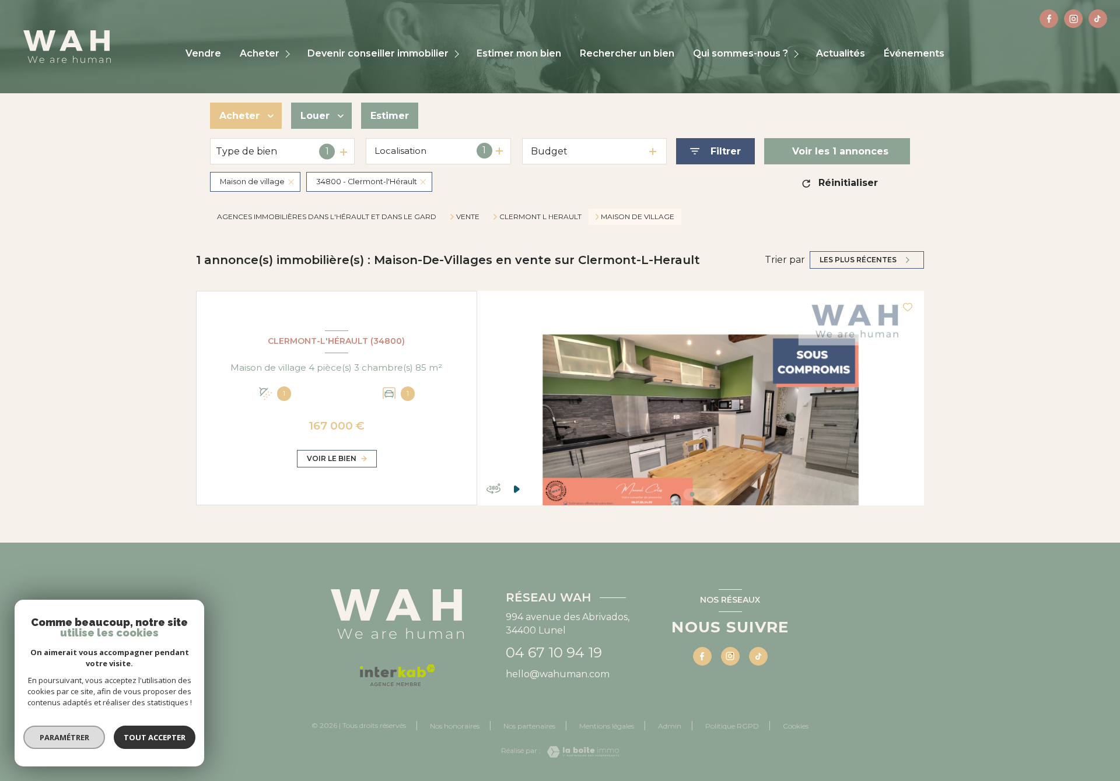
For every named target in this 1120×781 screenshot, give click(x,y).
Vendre (203, 53)
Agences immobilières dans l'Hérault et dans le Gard (326, 216)
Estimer (389, 115)
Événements (914, 53)
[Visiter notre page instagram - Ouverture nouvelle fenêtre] (1073, 18)
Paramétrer (64, 737)
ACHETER (259, 53)
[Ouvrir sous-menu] (289, 54)
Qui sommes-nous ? (740, 53)
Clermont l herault (540, 216)
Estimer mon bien (519, 53)
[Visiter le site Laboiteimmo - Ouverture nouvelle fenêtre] (580, 752)
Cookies (795, 726)
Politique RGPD (732, 726)
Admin (669, 726)
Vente (468, 216)
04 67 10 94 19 (554, 652)
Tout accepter (155, 737)
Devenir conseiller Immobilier (378, 53)
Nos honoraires (455, 726)
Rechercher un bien (627, 53)
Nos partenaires (529, 726)
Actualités (840, 53)
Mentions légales (606, 726)
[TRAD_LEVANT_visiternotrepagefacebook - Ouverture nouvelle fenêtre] (1049, 18)
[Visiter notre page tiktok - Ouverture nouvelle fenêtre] (1097, 18)
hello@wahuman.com (558, 674)
